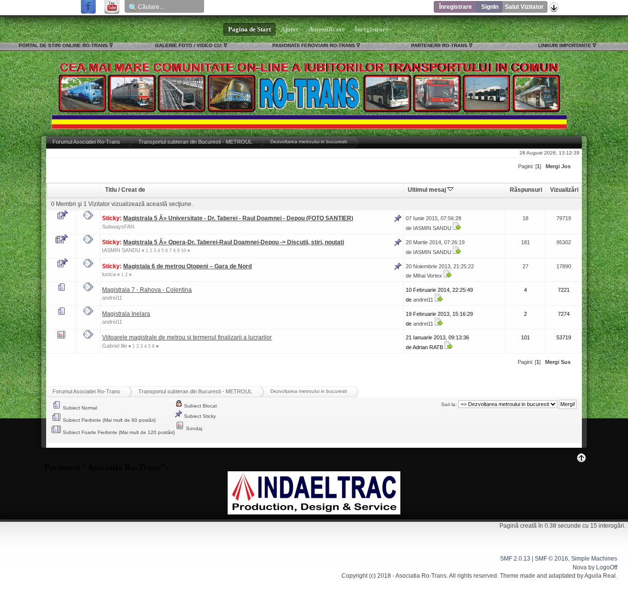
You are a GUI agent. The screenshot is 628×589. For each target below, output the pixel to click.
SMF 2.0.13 (515, 558)
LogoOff (606, 567)
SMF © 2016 (551, 558)
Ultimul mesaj (427, 189)
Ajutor (289, 29)
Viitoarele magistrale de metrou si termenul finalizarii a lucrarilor (187, 337)
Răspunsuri (526, 189)
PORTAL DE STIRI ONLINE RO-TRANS (63, 45)
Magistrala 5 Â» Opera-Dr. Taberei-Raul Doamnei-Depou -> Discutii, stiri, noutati (233, 242)
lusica (109, 274)
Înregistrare (455, 6)
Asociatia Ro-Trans (420, 575)
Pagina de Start (249, 29)
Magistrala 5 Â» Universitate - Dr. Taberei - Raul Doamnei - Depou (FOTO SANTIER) (238, 218)
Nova (580, 567)
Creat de (133, 189)
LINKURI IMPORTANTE (564, 45)
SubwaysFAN (118, 227)
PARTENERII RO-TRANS (439, 45)
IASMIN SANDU (432, 228)
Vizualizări (564, 189)
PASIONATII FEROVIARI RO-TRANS (313, 45)
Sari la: (449, 404)
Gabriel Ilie (114, 346)
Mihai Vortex (427, 276)
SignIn (489, 6)
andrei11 (112, 298)
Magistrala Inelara (126, 313)
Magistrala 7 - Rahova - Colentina (147, 289)
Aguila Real (600, 575)
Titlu (111, 189)
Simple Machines (594, 558)
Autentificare (326, 29)
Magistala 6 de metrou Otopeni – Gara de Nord (187, 266)
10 (183, 250)
